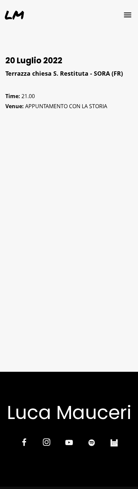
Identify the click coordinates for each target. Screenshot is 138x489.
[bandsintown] (114, 443)
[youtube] (69, 446)
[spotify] (91, 443)
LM (14, 14)
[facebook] (23, 443)
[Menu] (128, 14)
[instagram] (46, 443)
